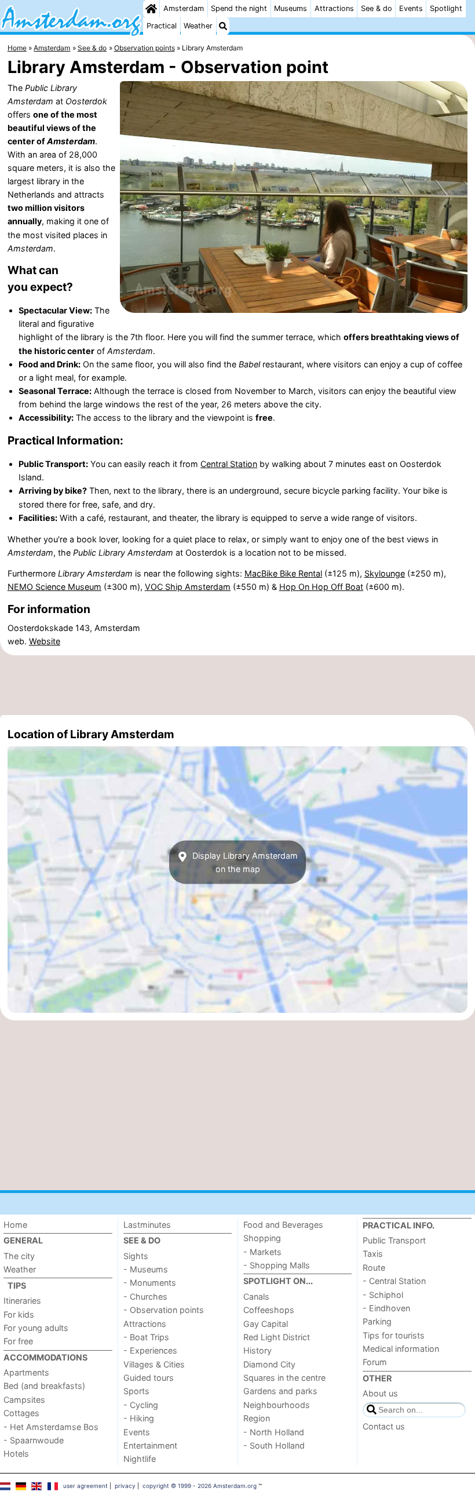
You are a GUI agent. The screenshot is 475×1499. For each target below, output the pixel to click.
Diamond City (269, 1364)
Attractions (334, 8)
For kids (18, 1314)
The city (19, 1256)
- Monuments (149, 1283)
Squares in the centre (284, 1378)
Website (44, 641)
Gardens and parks (280, 1391)
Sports (136, 1391)
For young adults (35, 1328)
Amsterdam (183, 8)
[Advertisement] (237, 685)
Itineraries (22, 1300)
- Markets (262, 1252)
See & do (376, 8)
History (257, 1350)
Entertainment (150, 1445)
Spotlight (446, 8)
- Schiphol (383, 1295)
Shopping (262, 1238)
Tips (17, 1285)
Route (374, 1267)
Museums (290, 8)
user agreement (85, 1485)
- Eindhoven (386, 1308)
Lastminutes (147, 1225)
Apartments (26, 1372)
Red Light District (276, 1337)
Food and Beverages (283, 1225)
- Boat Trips (146, 1337)
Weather (198, 25)
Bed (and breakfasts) (44, 1386)
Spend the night (239, 8)
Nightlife (139, 1459)
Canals (256, 1296)
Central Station (228, 464)
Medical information (401, 1349)
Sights (135, 1256)
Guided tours (148, 1378)
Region (256, 1418)
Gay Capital (265, 1324)
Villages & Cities (154, 1364)
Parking (377, 1321)
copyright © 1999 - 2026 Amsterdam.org (199, 1485)
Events (411, 8)
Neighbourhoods (276, 1405)
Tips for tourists (394, 1335)
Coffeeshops (268, 1310)
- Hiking (138, 1418)
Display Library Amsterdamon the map (244, 862)
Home (15, 1225)
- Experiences (150, 1350)
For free (18, 1341)
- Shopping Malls (276, 1265)
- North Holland (273, 1432)
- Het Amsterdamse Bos (50, 1427)
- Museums (145, 1269)
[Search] (223, 26)
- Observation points (163, 1310)
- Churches (145, 1296)
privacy (125, 1485)
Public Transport (394, 1240)
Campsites (24, 1400)
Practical (162, 25)
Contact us (384, 1426)
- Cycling (140, 1405)
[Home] (151, 8)
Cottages (21, 1413)
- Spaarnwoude (33, 1440)
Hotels (16, 1453)
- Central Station (394, 1281)
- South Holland (274, 1445)
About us (380, 1393)
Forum (375, 1362)
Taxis (373, 1254)
